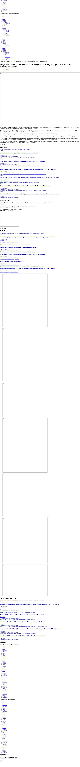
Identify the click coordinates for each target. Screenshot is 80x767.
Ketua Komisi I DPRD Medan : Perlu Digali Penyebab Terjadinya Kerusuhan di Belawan (23, 636)
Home (3, 16)
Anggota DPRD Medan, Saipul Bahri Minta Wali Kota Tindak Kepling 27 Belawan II (22, 614)
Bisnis (3, 664)
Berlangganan (5, 690)
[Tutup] (1, 761)
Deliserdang (4, 650)
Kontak (3, 6)
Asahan (6, 22)
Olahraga (7, 31)
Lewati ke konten (3, 0)
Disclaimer (4, 3)
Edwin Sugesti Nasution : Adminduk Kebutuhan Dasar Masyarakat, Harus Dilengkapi (22, 161)
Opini (6, 32)
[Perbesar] (48, 515)
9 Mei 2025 (2, 638)
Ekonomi (4, 28)
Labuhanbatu (7, 23)
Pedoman (4, 4)
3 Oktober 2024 (3, 607)
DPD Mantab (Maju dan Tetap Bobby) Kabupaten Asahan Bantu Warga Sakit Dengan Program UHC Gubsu (28, 237)
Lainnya (4, 29)
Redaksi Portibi (4, 606)
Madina (6, 24)
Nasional (4, 20)
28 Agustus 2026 (3, 188)
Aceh (3, 649)
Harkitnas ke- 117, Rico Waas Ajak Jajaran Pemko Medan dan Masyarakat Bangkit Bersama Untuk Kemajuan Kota (30, 628)
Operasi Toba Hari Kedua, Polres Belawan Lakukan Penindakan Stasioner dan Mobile (22, 621)
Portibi (1, 61)
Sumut (3, 17)
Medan (3, 19)
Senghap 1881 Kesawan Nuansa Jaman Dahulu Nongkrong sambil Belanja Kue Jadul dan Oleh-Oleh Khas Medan (29, 177)
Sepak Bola (4, 675)
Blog (5, 61)
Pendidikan (7, 35)
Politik (3, 25)
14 (0, 609)
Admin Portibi (4, 239)
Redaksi (4, 2)
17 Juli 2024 (2, 624)
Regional (4, 21)
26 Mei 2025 (2, 617)
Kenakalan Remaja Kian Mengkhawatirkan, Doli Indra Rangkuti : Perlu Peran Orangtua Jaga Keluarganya (28, 169)
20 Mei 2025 (2, 631)
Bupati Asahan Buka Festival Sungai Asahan (11, 261)
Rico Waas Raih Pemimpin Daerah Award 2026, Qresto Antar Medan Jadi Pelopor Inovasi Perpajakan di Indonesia (30, 194)
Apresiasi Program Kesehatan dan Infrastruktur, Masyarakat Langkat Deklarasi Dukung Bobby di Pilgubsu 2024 (29, 604)
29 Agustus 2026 (3, 155)
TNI (6, 37)
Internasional (7, 34)
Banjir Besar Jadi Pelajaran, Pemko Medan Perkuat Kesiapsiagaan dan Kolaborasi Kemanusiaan (25, 185)
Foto (6, 33)
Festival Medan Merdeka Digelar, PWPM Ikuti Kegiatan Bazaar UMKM (19, 153)
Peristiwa (7, 30)
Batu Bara (4, 651)
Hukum (4, 26)
